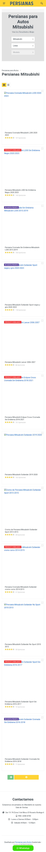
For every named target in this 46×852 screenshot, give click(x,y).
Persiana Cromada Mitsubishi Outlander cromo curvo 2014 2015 (21, 588)
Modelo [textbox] (16, 52)
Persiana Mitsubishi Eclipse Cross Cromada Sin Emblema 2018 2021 (22, 418)
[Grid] (4, 85)
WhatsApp (24, 848)
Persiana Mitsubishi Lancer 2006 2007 (20, 362)
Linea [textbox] (15, 46)
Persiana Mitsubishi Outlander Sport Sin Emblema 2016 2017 (21, 703)
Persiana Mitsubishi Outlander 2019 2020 (21, 474)
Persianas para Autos (10, 70)
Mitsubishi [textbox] (17, 39)
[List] (8, 85)
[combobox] (23, 39)
